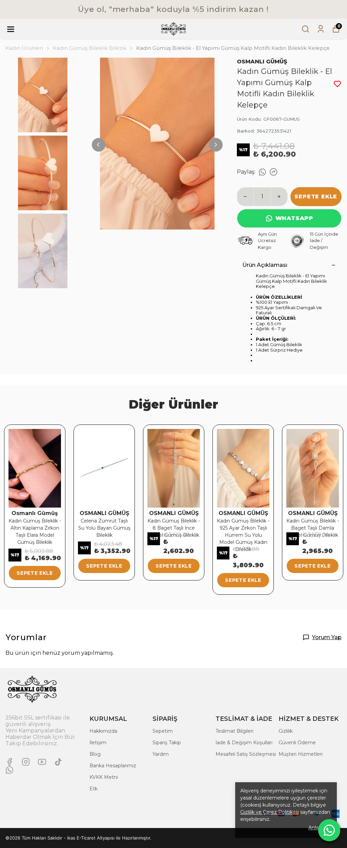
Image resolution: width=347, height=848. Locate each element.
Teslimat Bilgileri (234, 731)
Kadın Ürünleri (24, 48)
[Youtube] (42, 762)
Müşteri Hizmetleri (301, 754)
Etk (93, 789)
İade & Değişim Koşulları (244, 742)
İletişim (97, 742)
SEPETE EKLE (315, 196)
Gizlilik (286, 731)
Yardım (160, 754)
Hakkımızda (103, 731)
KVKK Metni (103, 777)
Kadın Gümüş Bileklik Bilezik (89, 48)
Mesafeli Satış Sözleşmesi (246, 754)
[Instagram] (26, 762)
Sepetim (162, 731)
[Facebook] (9, 762)
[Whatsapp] (9, 770)
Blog (95, 754)
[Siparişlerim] (321, 29)
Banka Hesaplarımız (112, 766)
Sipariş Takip (166, 742)
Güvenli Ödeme (297, 742)
